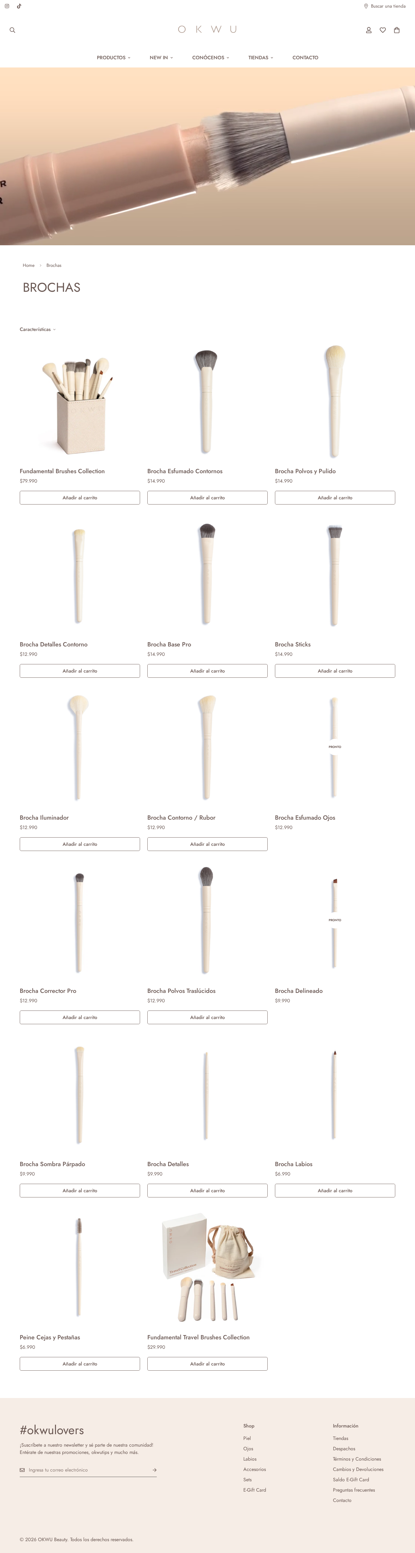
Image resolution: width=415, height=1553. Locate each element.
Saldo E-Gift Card (351, 1479)
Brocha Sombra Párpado (52, 1164)
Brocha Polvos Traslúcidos (181, 991)
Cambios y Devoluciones (358, 1469)
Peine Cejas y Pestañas (50, 1337)
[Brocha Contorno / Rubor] (207, 747)
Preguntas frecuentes (354, 1489)
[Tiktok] (19, 6)
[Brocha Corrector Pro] (80, 920)
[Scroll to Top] (403, 1520)
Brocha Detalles (168, 1164)
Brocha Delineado (299, 991)
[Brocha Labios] (335, 1093)
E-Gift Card (254, 1489)
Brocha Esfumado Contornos (184, 471)
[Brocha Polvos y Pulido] (335, 400)
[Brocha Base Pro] (207, 574)
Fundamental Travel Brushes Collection (198, 1337)
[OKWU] (207, 30)
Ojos (248, 1448)
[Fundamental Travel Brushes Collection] (207, 1267)
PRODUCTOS (111, 57)
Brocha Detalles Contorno (53, 644)
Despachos (344, 1448)
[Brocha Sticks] (335, 574)
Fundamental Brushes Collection (62, 471)
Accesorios (254, 1469)
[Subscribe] (150, 1470)
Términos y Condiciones (357, 1458)
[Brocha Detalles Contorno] (80, 574)
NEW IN (159, 57)
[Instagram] (7, 6)
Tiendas (258, 57)
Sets (247, 1479)
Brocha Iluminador (44, 817)
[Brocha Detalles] (207, 1093)
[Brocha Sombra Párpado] (80, 1093)
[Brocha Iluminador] (80, 747)
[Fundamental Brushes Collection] (80, 400)
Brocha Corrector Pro (48, 991)
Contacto (305, 57)
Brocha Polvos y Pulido (305, 471)
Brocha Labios (293, 1164)
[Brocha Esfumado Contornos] (207, 400)
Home (29, 265)
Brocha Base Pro (169, 644)
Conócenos (208, 57)
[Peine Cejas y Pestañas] (80, 1267)
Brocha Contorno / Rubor (181, 817)
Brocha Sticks (292, 644)
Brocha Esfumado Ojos (305, 817)
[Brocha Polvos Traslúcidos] (207, 920)
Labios (249, 1458)
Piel (247, 1438)
